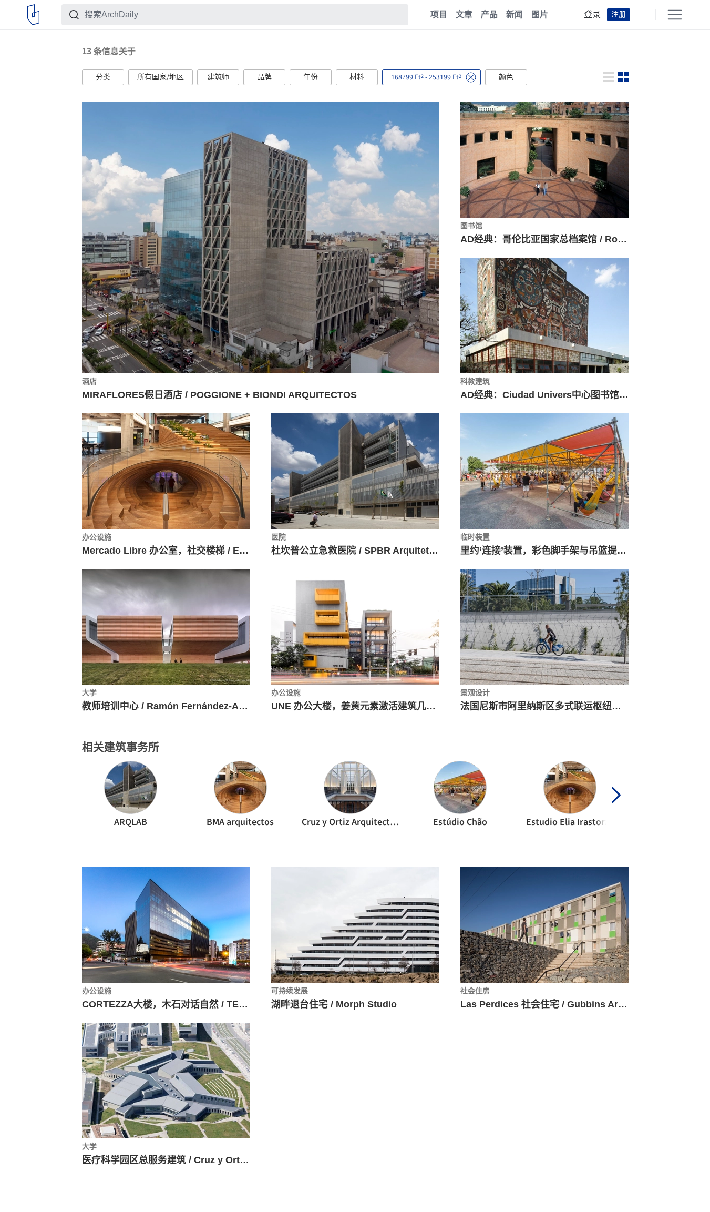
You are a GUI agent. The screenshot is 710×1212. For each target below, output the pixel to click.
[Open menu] (674, 14)
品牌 (264, 77)
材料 (356, 77)
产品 (489, 15)
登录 (592, 15)
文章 (464, 15)
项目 (438, 15)
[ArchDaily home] (33, 14)
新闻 (514, 15)
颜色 (506, 77)
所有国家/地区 (160, 77)
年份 (310, 77)
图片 (539, 15)
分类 (103, 77)
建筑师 (218, 77)
